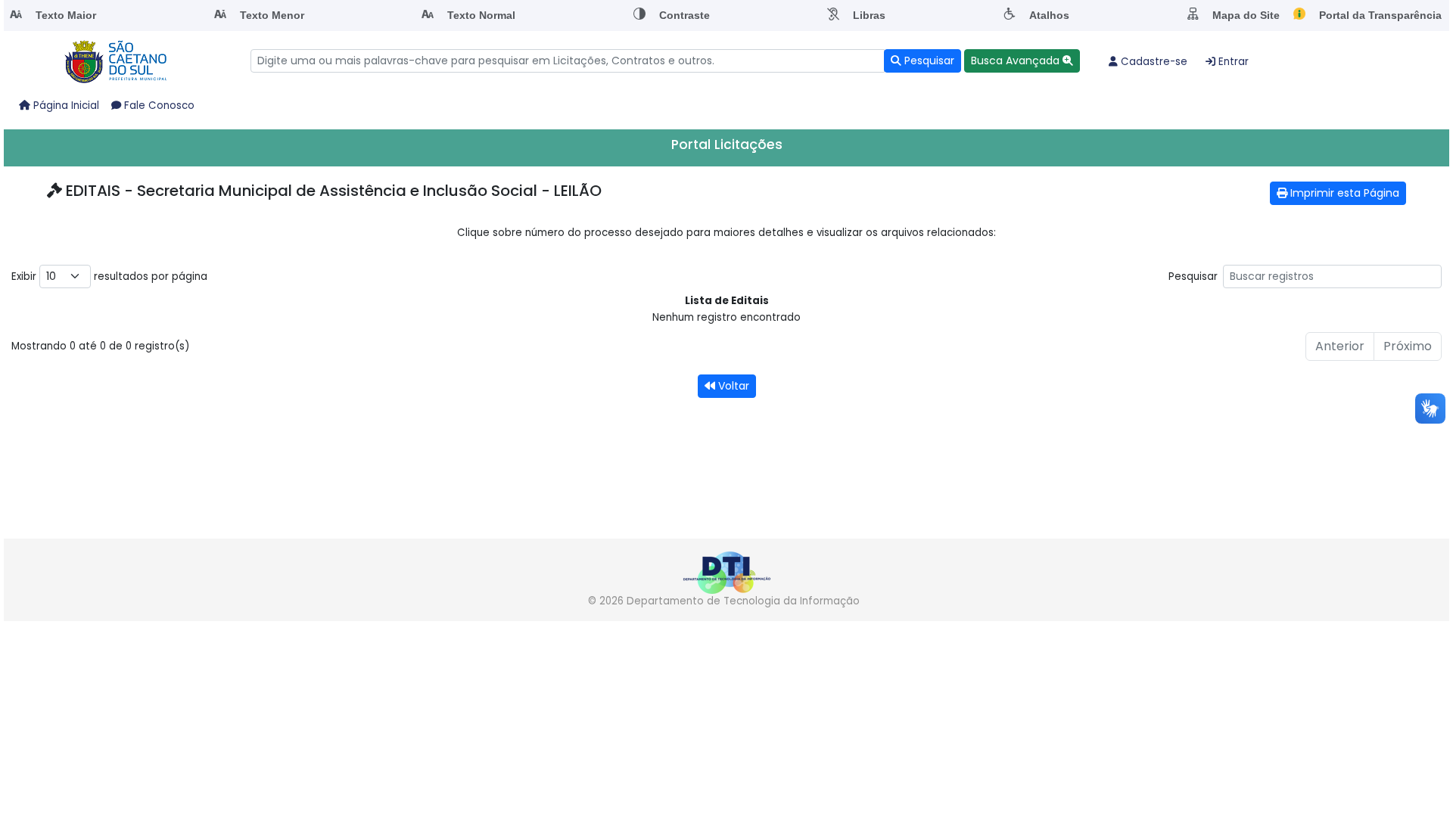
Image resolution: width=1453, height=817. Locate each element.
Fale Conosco (157, 105)
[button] (1022, 61)
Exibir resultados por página (109, 276)
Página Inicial (64, 105)
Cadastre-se (1152, 61)
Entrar (1232, 61)
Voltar (732, 385)
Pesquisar (1193, 276)
